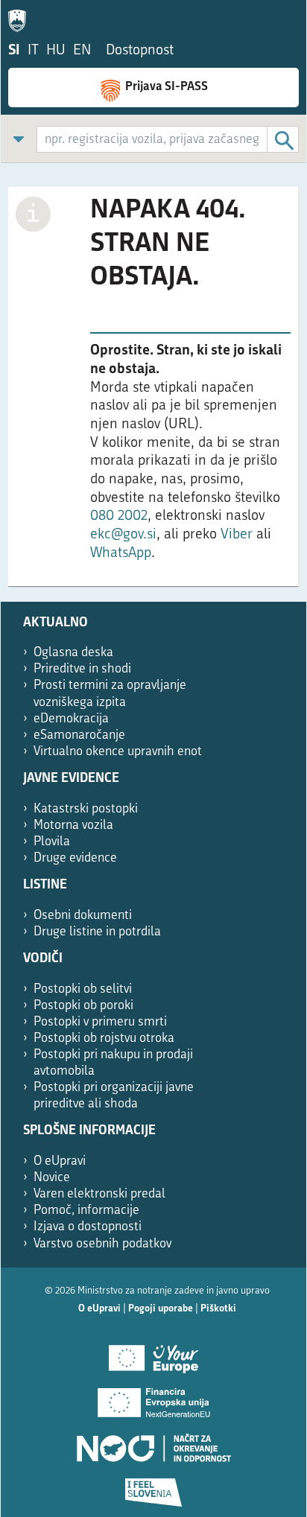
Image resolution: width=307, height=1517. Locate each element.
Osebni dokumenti (83, 915)
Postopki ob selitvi (83, 989)
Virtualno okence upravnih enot (118, 751)
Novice (52, 1177)
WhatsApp (120, 554)
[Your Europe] (153, 1353)
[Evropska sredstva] (153, 1487)
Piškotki (218, 1309)
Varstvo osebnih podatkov (102, 1244)
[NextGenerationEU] (153, 1398)
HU (56, 51)
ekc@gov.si (123, 535)
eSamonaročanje (79, 735)
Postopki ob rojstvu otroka (104, 1038)
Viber (238, 535)
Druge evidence (75, 858)
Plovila (52, 842)
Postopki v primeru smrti (100, 1022)
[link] (18, 139)
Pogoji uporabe (160, 1309)
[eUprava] (21, 18)
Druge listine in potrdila (97, 932)
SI (14, 51)
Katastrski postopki (86, 809)
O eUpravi (60, 1161)
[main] (153, 394)
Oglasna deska (73, 652)
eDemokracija (71, 719)
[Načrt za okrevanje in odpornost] (153, 1442)
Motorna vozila (73, 825)
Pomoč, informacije (86, 1210)
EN (82, 51)
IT (33, 51)
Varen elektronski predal (99, 1194)
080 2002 (119, 516)
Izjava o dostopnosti (88, 1227)
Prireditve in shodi (82, 669)
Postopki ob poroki (83, 1005)
